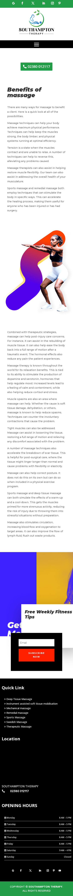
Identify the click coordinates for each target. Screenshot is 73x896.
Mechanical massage (18, 708)
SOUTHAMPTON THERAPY (45, 886)
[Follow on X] (33, 3)
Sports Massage (15, 717)
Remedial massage (17, 712)
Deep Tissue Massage (19, 699)
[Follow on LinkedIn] (43, 3)
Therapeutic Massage (19, 726)
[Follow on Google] (13, 3)
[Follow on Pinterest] (59, 3)
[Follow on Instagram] (52, 3)
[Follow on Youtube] (60, 870)
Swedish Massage (16, 722)
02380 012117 (39, 66)
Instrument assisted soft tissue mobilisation (32, 703)
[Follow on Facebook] (22, 3)
